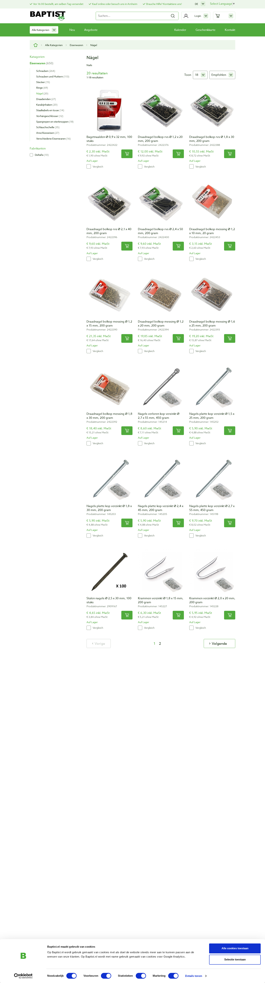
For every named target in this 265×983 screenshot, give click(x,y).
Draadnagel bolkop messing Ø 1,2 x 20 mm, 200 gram (161, 324)
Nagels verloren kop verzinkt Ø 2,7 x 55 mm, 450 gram (158, 416)
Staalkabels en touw (49, 110)
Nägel (41, 93)
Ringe (41, 87)
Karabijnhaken (46, 104)
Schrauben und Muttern (52, 76)
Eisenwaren (76, 45)
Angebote (91, 30)
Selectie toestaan (235, 959)
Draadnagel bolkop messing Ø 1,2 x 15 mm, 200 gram (109, 324)
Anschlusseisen (47, 132)
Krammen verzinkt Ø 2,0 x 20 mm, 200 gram (212, 600)
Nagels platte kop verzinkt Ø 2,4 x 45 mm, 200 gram (160, 508)
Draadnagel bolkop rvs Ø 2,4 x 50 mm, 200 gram (160, 231)
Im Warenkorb (126, 153)
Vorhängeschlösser (49, 116)
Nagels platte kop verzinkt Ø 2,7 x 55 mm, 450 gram (212, 508)
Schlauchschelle (47, 127)
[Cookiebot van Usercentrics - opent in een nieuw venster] (23, 976)
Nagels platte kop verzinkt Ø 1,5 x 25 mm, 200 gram (211, 416)
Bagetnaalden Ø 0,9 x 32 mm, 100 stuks (109, 139)
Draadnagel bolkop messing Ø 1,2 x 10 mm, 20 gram (212, 231)
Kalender (180, 30)
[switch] (106, 976)
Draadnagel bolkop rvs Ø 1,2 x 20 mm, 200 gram (160, 139)
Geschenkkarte (205, 30)
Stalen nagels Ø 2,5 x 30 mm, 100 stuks (109, 600)
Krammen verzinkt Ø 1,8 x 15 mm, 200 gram (160, 600)
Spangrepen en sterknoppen (54, 121)
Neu (72, 30)
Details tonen (193, 975)
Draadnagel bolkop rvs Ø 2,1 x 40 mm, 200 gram (109, 231)
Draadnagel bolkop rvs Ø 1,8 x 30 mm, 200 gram (211, 139)
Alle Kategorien (40, 30)
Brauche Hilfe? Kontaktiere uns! (164, 4)
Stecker (42, 82)
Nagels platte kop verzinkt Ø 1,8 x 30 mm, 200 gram (109, 508)
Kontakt (230, 30)
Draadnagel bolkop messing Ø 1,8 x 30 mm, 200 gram (109, 416)
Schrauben (45, 71)
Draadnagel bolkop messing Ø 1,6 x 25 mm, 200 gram (212, 324)
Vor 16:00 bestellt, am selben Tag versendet (58, 4)
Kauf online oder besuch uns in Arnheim (114, 4)
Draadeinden (45, 99)
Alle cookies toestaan (235, 948)
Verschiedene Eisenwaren (53, 138)
